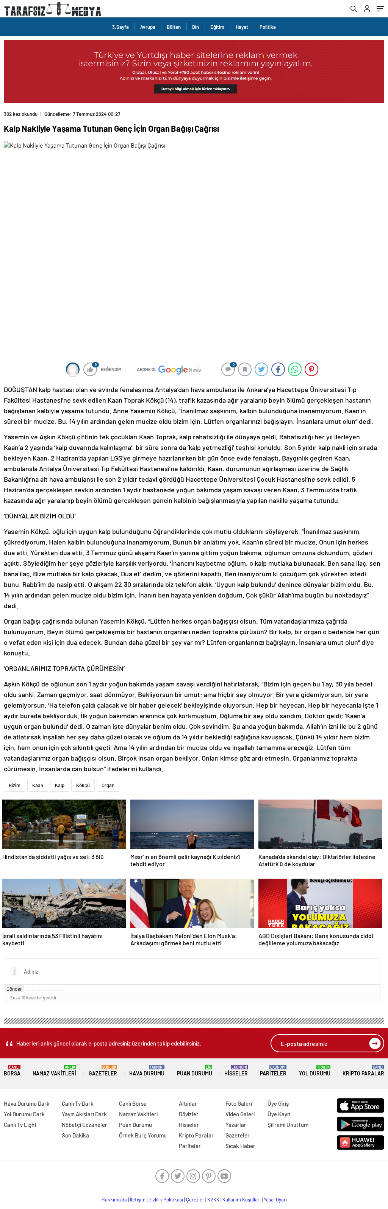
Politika (268, 27)
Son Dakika (75, 1135)
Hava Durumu (146, 1071)
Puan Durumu (194, 1071)
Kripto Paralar (363, 1071)
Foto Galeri (238, 1103)
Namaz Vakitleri (54, 1071)
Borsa (12, 1071)
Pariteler (273, 1071)
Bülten (174, 27)
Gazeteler (103, 1071)
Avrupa (147, 27)
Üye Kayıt (279, 1114)
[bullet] (50, 990)
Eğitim (217, 27)
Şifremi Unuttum (288, 1124)
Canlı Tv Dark (78, 1103)
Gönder (14, 989)
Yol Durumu (314, 1071)
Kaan (37, 785)
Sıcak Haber (240, 1145)
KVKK (213, 1200)
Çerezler (195, 1200)
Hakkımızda (114, 1200)
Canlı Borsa (133, 1103)
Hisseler (236, 1071)
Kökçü (83, 785)
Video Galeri (240, 1114)
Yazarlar (235, 1124)
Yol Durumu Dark (24, 1114)
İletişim (138, 1200)
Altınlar (188, 1103)
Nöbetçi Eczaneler (84, 1124)
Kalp (59, 785)
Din (195, 27)
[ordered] (44, 990)
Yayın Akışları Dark (84, 1114)
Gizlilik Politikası (166, 1200)
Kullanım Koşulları (241, 1200)
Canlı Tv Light (20, 1124)
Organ (108, 785)
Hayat (242, 27)
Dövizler (189, 1114)
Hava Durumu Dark (27, 1103)
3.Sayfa (120, 27)
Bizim (14, 785)
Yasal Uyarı (275, 1200)
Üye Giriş (278, 1103)
